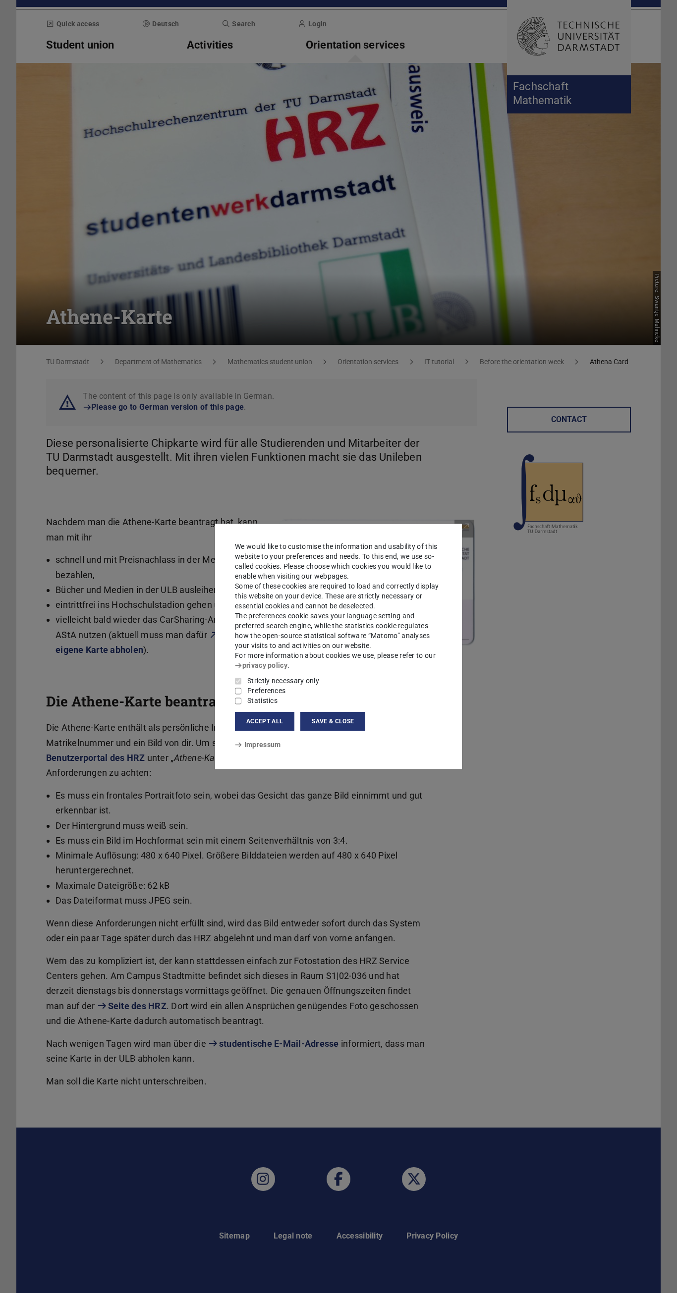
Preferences (266, 691)
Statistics (262, 700)
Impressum (262, 745)
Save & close (333, 721)
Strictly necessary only (283, 681)
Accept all (264, 721)
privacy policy (264, 665)
